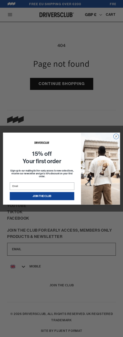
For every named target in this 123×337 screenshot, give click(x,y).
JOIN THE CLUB (42, 196)
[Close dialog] (116, 136)
